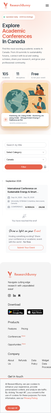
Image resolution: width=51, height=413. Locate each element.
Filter (23, 167)
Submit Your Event (26, 247)
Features (12, 328)
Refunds (22, 360)
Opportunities (17, 344)
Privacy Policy (31, 398)
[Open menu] (47, 5)
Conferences (16, 336)
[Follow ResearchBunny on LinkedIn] (14, 295)
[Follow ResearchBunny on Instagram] (9, 295)
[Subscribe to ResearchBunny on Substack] (19, 295)
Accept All (12, 408)
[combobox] (25, 152)
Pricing (24, 328)
